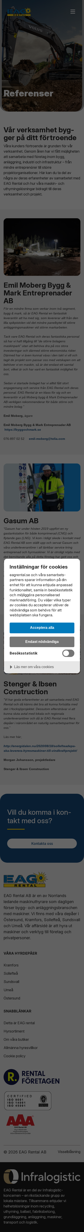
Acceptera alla (42, 627)
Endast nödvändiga (42, 642)
